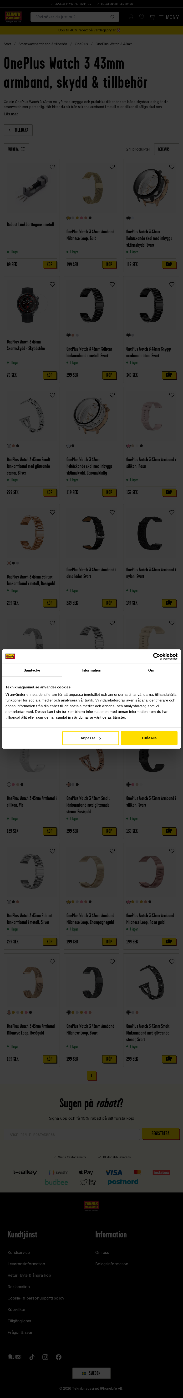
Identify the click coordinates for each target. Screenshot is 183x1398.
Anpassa (88, 738)
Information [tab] (91, 670)
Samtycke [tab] (32, 670)
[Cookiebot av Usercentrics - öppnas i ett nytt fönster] (157, 656)
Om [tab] (151, 670)
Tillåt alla (149, 738)
